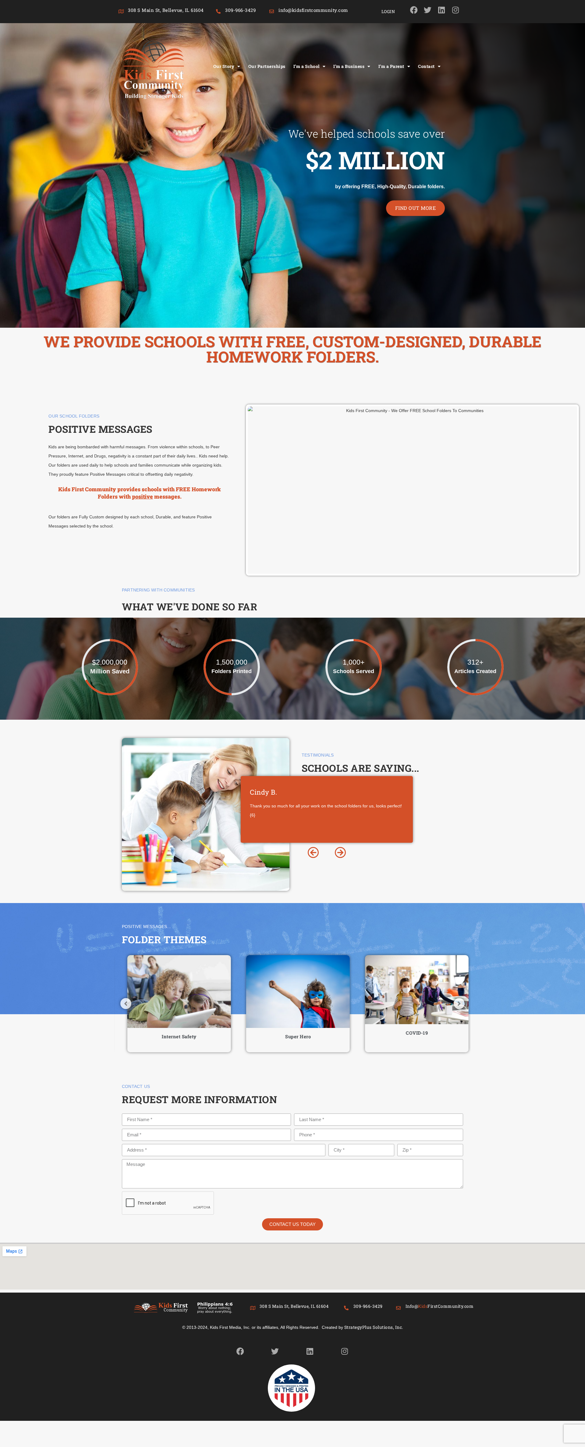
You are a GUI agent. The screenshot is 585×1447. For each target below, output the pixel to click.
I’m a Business (348, 66)
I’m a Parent (391, 66)
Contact (426, 66)
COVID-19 (292, 1033)
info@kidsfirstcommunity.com (313, 10)
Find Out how (416, 208)
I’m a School (306, 66)
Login (388, 11)
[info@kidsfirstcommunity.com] (271, 11)
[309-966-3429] (218, 11)
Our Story (224, 66)
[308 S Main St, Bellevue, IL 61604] (121, 11)
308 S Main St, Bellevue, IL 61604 (166, 10)
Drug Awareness (411, 1036)
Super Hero (173, 1036)
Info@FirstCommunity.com (440, 1306)
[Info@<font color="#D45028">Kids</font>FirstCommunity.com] (398, 1308)
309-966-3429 (240, 10)
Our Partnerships (266, 66)
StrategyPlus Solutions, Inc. (373, 1327)
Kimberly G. (269, 792)
